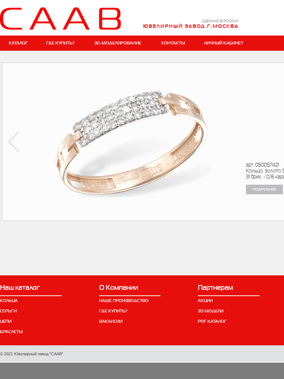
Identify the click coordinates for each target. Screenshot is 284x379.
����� (14, 141)
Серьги (8, 311)
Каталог (18, 43)
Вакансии (110, 321)
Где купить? (60, 43)
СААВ (60, 18)
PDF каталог (212, 321)
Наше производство (124, 300)
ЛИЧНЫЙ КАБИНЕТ (223, 43)
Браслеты (11, 331)
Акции (205, 300)
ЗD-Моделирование (117, 43)
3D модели (210, 311)
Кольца (9, 300)
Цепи (5, 321)
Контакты (173, 43)
